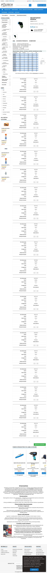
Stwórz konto (43, 1)
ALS (3, 90)
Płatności (14, 552)
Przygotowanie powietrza (5, 30)
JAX (3, 94)
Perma (4, 98)
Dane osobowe (27, 549)
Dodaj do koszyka (19, 473)
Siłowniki (5, 36)
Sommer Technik (6, 112)
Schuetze (5, 105)
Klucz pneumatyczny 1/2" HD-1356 (33, 463)
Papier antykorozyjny (5, 128)
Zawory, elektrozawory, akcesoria (5, 39)
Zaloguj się (37, 1)
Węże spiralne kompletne (19, 463)
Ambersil (4, 92)
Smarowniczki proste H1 (5, 177)
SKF (3, 109)
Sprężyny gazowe (4, 66)
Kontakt (2, 1)
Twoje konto (28, 546)
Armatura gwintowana (4, 52)
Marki (2, 88)
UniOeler (4, 114)
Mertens (4, 96)
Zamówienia (26, 551)
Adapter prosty (5, 152)
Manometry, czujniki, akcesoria (5, 48)
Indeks (31, 21)
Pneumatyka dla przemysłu (23, 504)
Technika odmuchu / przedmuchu (4, 33)
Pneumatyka (7, 9)
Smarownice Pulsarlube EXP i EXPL (26, 494)
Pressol (4, 101)
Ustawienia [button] (36, 566)
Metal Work (5, 74)
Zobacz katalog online (37, 531)
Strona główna (5, 18)
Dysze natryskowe (23, 514)
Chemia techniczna (38, 9)
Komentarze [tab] (32, 41)
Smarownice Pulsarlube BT (14, 492)
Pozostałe (10, 12)
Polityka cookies (4, 551)
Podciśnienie (5, 60)
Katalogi (17, 12)
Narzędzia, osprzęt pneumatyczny (5, 43)
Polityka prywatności (5, 552)
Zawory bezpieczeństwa (5, 63)
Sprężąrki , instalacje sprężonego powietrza (4, 26)
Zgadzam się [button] (34, 569)
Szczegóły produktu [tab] (22, 41)
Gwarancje (15, 555)
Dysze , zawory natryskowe (25, 9)
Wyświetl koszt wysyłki (38, 30)
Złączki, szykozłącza (4, 55)
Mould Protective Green (5, 165)
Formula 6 (3, 140)
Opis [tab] (14, 41)
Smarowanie (15, 9)
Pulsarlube (5, 103)
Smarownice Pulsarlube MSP (17, 493)
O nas (2, 549)
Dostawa (14, 554)
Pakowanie (4, 12)
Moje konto (3, 554)
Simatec (4, 107)
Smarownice (23, 496)
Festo (4, 72)
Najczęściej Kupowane (4, 118)
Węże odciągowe (4, 69)
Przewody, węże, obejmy (4, 58)
